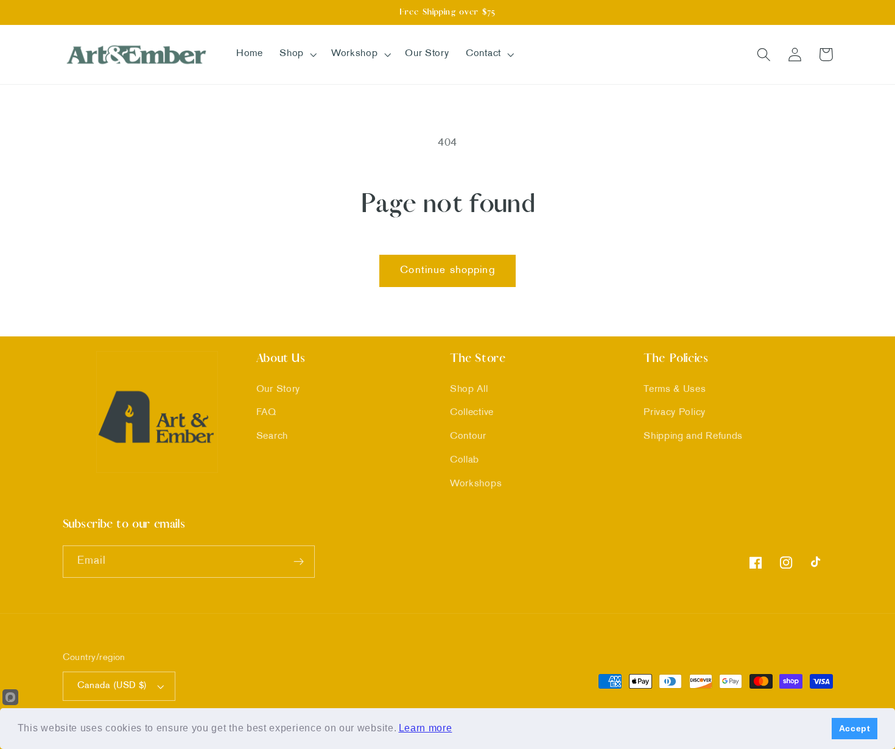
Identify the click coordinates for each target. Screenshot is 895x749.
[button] (297, 54)
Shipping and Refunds (693, 436)
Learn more (425, 728)
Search (272, 436)
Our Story (278, 389)
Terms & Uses (675, 389)
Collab (464, 460)
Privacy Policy (675, 412)
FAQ (266, 412)
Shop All (469, 389)
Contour (468, 436)
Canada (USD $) (112, 685)
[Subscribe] (298, 561)
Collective (472, 412)
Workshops (476, 484)
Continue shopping (447, 270)
